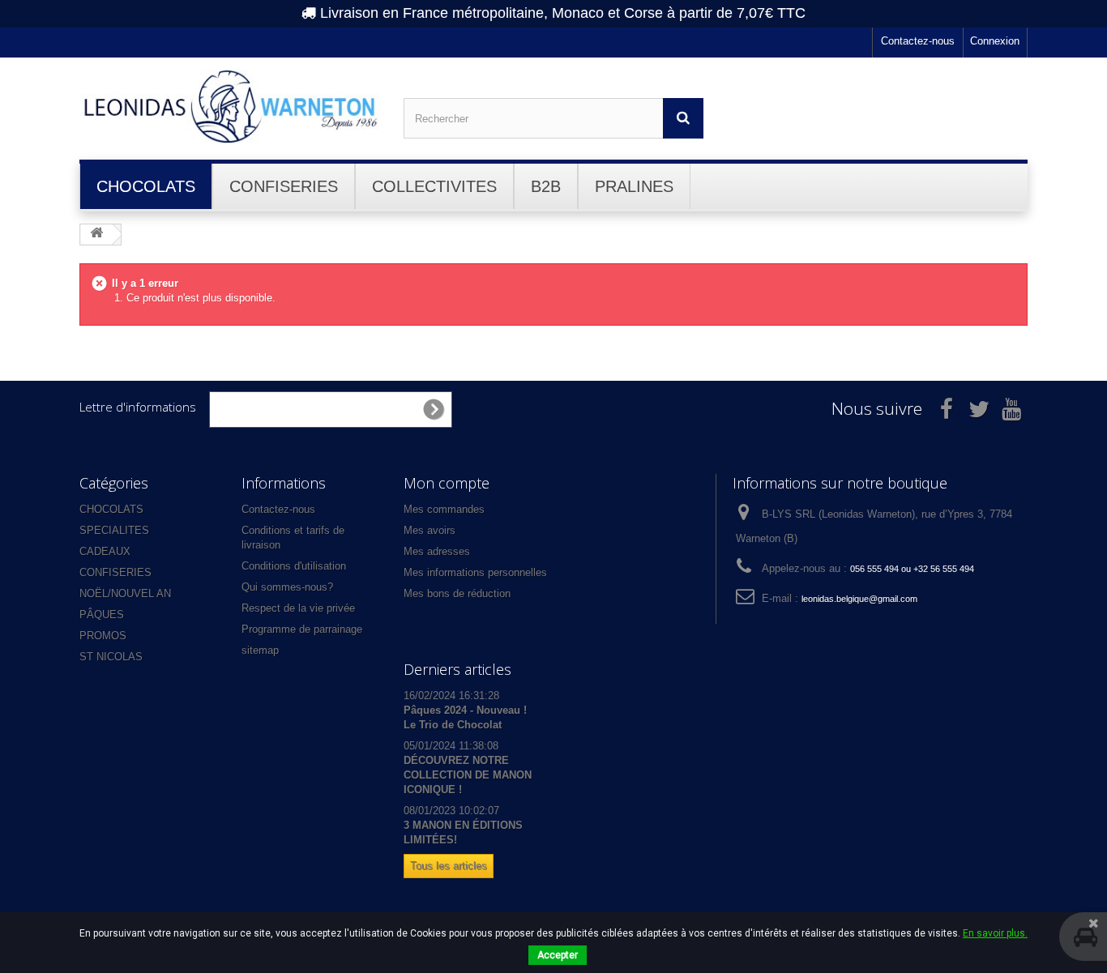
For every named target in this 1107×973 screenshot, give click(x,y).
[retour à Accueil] (96, 234)
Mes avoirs (429, 530)
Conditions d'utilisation (293, 566)
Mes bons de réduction (457, 593)
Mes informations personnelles (475, 572)
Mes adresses (437, 551)
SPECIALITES (114, 530)
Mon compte (446, 483)
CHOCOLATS (111, 509)
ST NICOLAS (111, 657)
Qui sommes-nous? (287, 587)
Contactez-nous (918, 41)
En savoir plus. (995, 933)
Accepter (557, 955)
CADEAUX (104, 551)
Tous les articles (448, 866)
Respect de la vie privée (298, 608)
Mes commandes (444, 509)
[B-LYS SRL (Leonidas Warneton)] (229, 106)
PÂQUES (101, 614)
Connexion (994, 41)
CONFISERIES (115, 572)
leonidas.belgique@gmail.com (859, 599)
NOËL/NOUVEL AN (125, 593)
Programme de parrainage (301, 629)
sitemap (260, 650)
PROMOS (102, 635)
